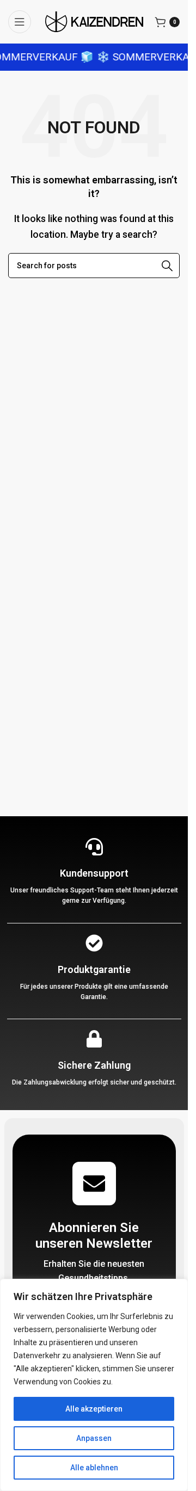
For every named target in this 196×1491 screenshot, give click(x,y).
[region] (94, 1385)
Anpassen (94, 1438)
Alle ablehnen (94, 1467)
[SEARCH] (167, 265)
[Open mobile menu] (19, 22)
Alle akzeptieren (93, 1408)
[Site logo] (94, 21)
